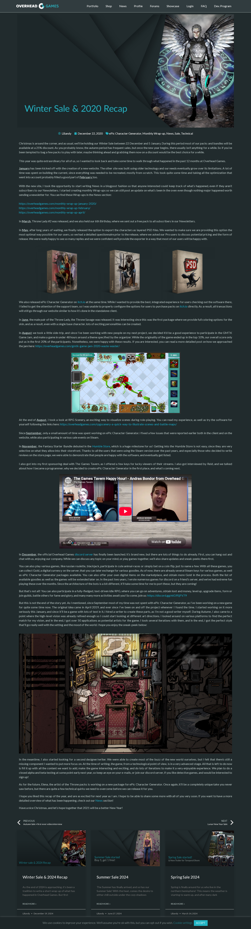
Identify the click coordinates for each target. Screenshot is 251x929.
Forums (154, 6)
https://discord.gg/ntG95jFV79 (167, 595)
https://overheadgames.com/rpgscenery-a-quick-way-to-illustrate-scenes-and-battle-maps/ (118, 424)
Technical (187, 133)
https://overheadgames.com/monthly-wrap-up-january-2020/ (57, 203)
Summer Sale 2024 (112, 877)
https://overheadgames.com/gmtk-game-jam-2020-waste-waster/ (77, 346)
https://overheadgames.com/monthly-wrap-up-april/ (52, 212)
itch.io (81, 302)
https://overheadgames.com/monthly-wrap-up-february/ (54, 208)
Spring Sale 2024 (185, 877)
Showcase (173, 6)
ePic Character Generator (125, 133)
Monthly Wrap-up (153, 133)
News (123, 6)
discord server (84, 554)
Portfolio (92, 6)
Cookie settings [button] (182, 922)
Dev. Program (222, 6)
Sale (177, 133)
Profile (138, 6)
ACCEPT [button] (200, 922)
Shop (109, 6)
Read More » (29, 903)
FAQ (204, 6)
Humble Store (101, 446)
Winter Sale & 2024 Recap (45, 877)
